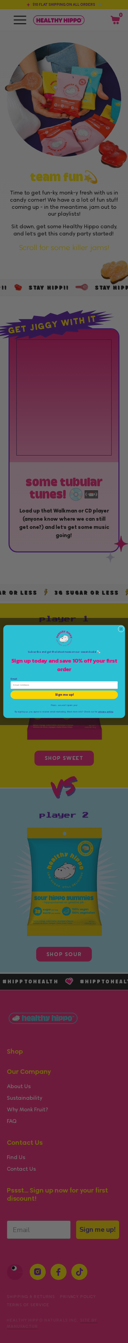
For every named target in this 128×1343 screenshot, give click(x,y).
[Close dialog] (121, 629)
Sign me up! (64, 694)
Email (13, 678)
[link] (64, 638)
